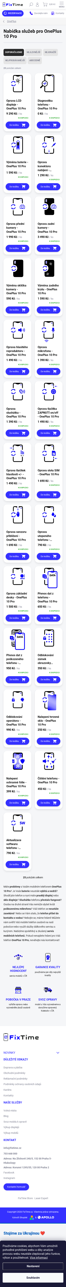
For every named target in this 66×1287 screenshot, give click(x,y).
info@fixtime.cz (12, 1148)
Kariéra (7, 1089)
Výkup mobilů (11, 1132)
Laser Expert (41, 1198)
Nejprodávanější (15, 60)
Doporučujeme (13, 52)
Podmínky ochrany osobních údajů (22, 1084)
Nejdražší (50, 52)
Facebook (9, 1172)
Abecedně (34, 60)
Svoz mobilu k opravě (15, 1121)
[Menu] (61, 4)
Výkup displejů (11, 1127)
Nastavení (33, 1266)
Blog (6, 1116)
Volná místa (10, 1110)
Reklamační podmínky (15, 1078)
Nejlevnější (33, 52)
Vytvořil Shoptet (19, 1217)
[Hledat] (31, 4)
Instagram (9, 1178)
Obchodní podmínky (14, 1073)
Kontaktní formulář (16, 1187)
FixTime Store (25, 1198)
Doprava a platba (13, 1067)
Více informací (39, 1257)
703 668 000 (10, 1153)
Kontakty (9, 1095)
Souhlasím (33, 1277)
